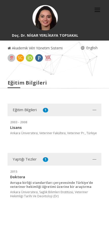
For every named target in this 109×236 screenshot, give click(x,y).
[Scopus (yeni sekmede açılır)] (20, 58)
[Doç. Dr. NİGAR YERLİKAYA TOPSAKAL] (45, 17)
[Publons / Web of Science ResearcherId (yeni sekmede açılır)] (39, 58)
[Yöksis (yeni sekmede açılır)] (48, 58)
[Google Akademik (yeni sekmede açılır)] (11, 58)
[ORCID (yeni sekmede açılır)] (29, 58)
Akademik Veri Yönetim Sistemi (37, 48)
